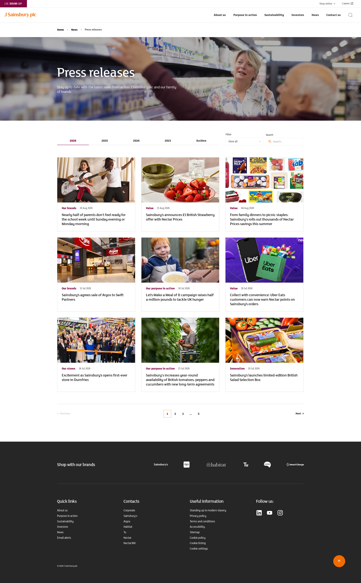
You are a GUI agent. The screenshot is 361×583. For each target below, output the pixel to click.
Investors (62, 526)
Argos (127, 521)
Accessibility (197, 526)
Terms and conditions (202, 521)
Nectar (127, 537)
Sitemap (195, 532)
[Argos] (186, 464)
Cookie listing (198, 543)
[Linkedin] (259, 513)
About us (62, 510)
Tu (125, 532)
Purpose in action (67, 515)
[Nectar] (267, 464)
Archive (201, 141)
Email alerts (64, 537)
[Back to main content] (339, 561)
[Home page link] (107, 15)
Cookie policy (197, 537)
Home (60, 29)
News (74, 29)
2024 (136, 141)
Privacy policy (198, 515)
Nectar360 (130, 543)
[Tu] (245, 464)
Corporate (129, 510)
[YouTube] (269, 513)
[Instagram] (280, 513)
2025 (105, 141)
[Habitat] (216, 464)
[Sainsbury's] (161, 464)
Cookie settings (199, 548)
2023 (168, 141)
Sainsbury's (130, 515)
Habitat (128, 526)
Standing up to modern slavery (208, 510)
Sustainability (65, 521)
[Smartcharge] (295, 464)
